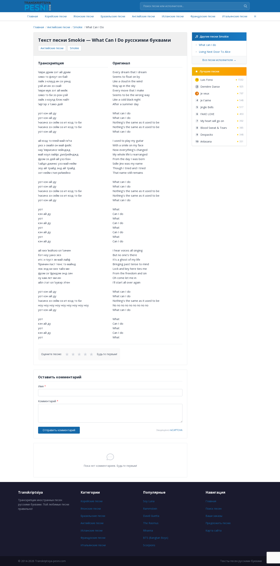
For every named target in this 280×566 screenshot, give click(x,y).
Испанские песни (173, 16)
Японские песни (84, 16)
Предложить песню (218, 523)
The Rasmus (150, 523)
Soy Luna (148, 501)
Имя (42, 386)
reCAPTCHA (176, 430)
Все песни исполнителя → (219, 60)
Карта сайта (214, 530)
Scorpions (149, 545)
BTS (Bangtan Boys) (155, 538)
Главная (32, 16)
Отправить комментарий (59, 430)
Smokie (74, 48)
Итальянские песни (234, 16)
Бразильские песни (113, 16)
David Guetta (151, 516)
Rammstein (150, 508)
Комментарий (48, 401)
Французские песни (202, 16)
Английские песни (143, 16)
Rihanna (148, 530)
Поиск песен (214, 508)
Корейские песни (56, 16)
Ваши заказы (214, 516)
